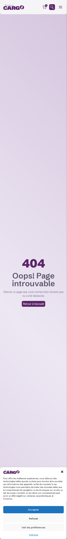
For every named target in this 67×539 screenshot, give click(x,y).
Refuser (33, 518)
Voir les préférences (33, 527)
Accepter (33, 509)
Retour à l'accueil (33, 303)
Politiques (33, 535)
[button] (62, 471)
